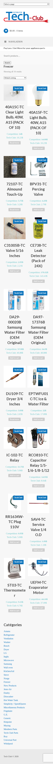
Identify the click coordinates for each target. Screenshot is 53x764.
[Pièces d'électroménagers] (26, 17)
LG (5, 653)
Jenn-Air (7, 689)
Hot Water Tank (11, 700)
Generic (7, 718)
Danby (7, 693)
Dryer (6, 649)
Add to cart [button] (38, 148)
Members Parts (10, 729)
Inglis (6, 656)
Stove (6, 675)
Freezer (7, 682)
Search (7, 63)
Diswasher (8, 696)
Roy (5, 736)
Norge (6, 678)
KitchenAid (9, 671)
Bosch (6, 646)
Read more (14, 143)
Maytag (7, 725)
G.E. (6, 714)
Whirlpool (8, 743)
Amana (7, 631)
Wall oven (8, 667)
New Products (10, 685)
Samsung (8, 664)
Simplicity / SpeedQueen (15, 704)
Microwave (9, 660)
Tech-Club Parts (11, 733)
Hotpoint (8, 722)
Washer (7, 642)
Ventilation (8, 638)
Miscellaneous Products (14, 707)
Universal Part (10, 740)
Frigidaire (8, 711)
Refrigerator (9, 635)
